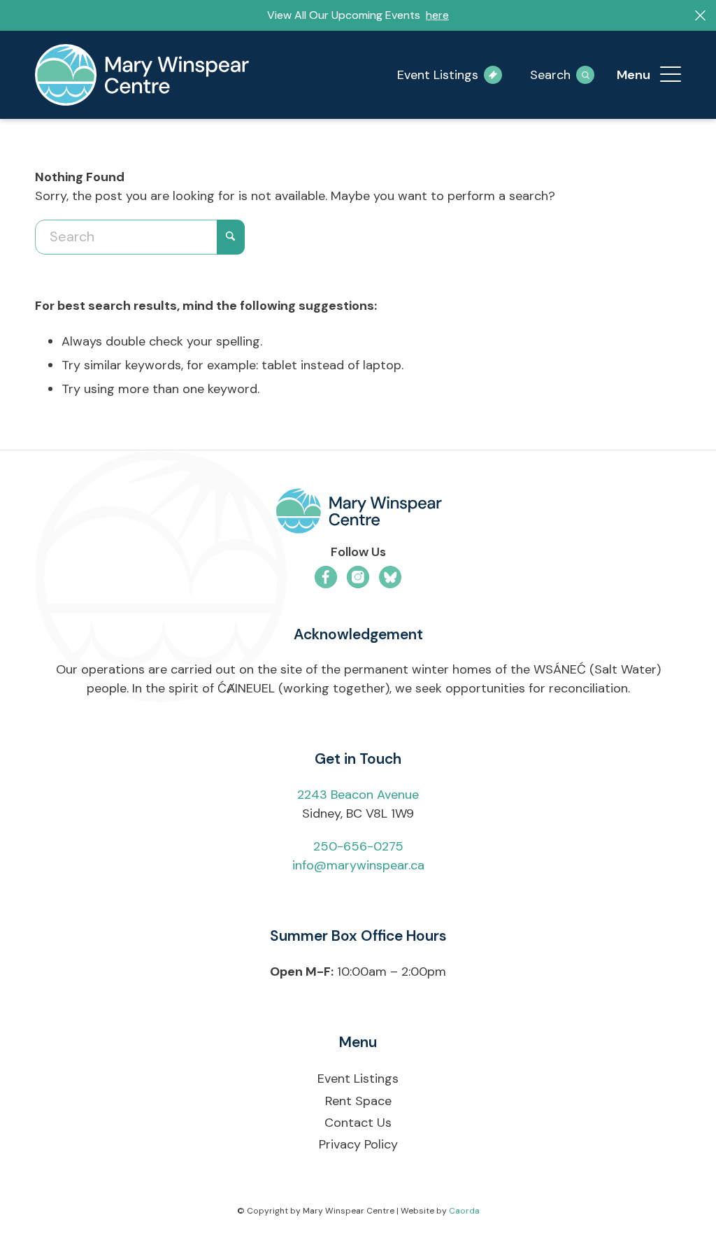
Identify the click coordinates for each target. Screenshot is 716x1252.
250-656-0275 (358, 846)
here (437, 15)
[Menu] (670, 75)
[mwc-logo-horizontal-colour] (358, 513)
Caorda (464, 1210)
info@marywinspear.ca (358, 865)
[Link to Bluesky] (390, 577)
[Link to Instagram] (358, 577)
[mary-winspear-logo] (142, 75)
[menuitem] (670, 75)
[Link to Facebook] (325, 577)
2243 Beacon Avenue (358, 794)
